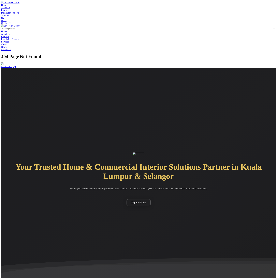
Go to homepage (8, 66)
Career (4, 18)
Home (4, 5)
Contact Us (6, 23)
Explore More (138, 202)
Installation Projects (10, 13)
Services (5, 15)
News (3, 20)
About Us (5, 7)
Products (5, 10)
